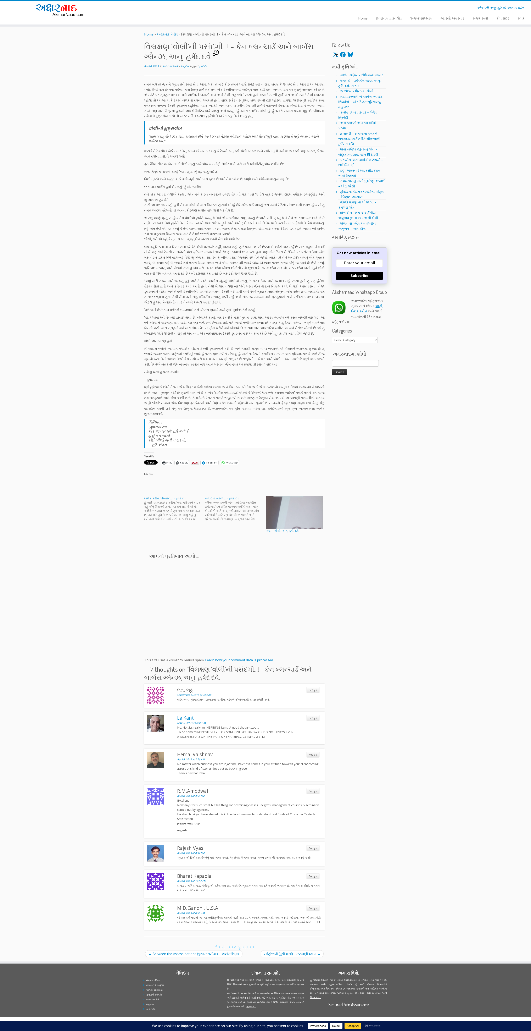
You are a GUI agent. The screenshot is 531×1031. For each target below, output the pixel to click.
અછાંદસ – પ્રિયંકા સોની (356, 91)
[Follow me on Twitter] (141, 8)
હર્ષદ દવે (203, 66)
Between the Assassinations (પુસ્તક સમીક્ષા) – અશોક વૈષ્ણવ (193, 954)
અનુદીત (184, 66)
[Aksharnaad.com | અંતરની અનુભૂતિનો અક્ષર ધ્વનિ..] (61, 10)
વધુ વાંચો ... (251, 1006)
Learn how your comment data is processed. (239, 660)
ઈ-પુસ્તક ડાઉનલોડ (389, 18)
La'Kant (185, 717)
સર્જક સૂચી (480, 18)
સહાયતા (150, 1004)
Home (363, 18)
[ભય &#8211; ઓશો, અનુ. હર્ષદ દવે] (294, 512)
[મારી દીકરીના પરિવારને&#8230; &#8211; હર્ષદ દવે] (174, 508)
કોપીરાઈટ (502, 18)
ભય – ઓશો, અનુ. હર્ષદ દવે (282, 531)
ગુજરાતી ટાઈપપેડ (154, 994)
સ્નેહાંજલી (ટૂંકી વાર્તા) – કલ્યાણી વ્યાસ (292, 954)
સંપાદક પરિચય (153, 980)
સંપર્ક (521, 18)
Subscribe (359, 276)
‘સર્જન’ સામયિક (421, 18)
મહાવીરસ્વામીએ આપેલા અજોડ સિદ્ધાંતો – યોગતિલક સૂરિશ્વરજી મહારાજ (360, 101)
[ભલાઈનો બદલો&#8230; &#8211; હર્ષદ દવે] (235, 508)
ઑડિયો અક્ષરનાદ (452, 18)
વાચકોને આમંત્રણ (155, 985)
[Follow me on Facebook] (144, 8)
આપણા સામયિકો (154, 989)
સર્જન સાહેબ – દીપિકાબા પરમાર (361, 75)
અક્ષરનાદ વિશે (152, 999)
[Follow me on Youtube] (149, 8)
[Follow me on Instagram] (147, 8)
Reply (313, 690)
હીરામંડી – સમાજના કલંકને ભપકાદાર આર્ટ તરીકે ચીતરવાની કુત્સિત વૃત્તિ (359, 138)
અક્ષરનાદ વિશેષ (167, 34)
